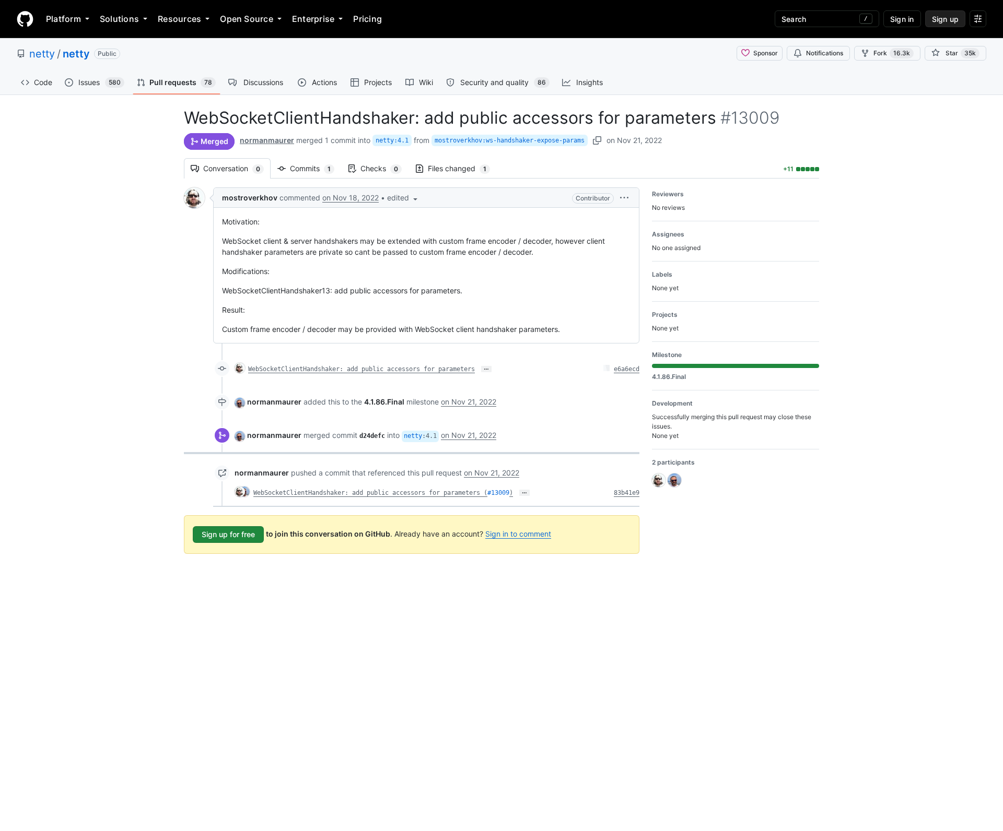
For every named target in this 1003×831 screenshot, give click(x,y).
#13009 (498, 492)
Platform (63, 19)
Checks (384, 168)
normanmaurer (267, 140)
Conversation (237, 168)
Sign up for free (228, 534)
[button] (403, 197)
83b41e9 (626, 492)
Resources (179, 19)
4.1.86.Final (384, 401)
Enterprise (313, 19)
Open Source (246, 19)
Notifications (824, 53)
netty (42, 54)
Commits (315, 168)
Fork (891, 53)
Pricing (367, 19)
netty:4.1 (392, 140)
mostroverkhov (249, 197)
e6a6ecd (626, 369)
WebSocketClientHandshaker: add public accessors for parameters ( (370, 492)
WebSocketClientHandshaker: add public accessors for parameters (361, 369)
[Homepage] (25, 18)
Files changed (462, 168)
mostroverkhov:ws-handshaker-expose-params (510, 140)
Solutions (119, 19)
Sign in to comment (518, 533)
